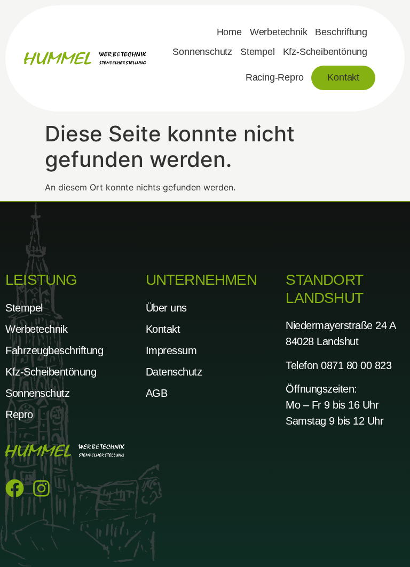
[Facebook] (14, 488)
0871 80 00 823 (356, 365)
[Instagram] (41, 488)
